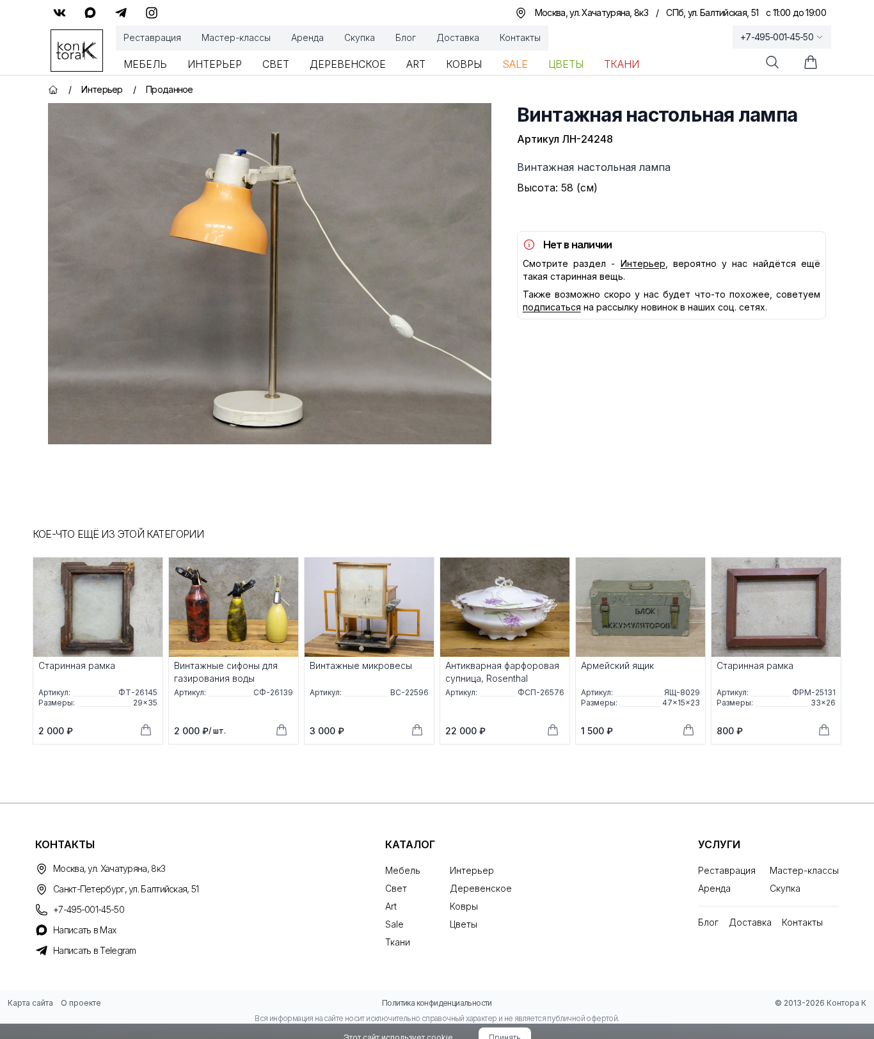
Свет (275, 64)
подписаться (552, 307)
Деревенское (348, 64)
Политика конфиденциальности (437, 1003)
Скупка (359, 37)
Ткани (621, 64)
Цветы (566, 64)
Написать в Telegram (94, 950)
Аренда (307, 37)
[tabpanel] (269, 273)
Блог (405, 37)
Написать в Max (84, 929)
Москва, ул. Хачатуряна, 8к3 (109, 868)
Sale (515, 64)
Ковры (464, 64)
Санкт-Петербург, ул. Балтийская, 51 (126, 888)
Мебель (145, 64)
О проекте (81, 1003)
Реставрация (152, 37)
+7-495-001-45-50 (776, 36)
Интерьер (214, 64)
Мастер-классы (236, 37)
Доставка (457, 37)
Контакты (520, 37)
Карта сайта (30, 1003)
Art (415, 64)
